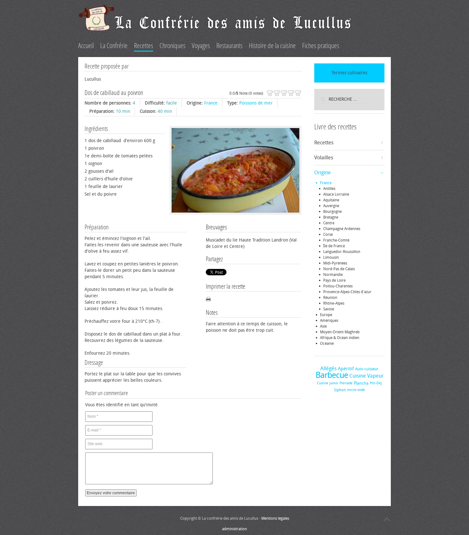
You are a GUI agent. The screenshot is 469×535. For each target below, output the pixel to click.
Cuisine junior (327, 383)
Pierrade (346, 383)
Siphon (340, 390)
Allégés (328, 368)
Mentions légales (275, 518)
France (211, 103)
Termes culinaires (349, 73)
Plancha (361, 383)
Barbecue (332, 375)
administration (234, 529)
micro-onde (356, 390)
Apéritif (346, 369)
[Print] (208, 298)
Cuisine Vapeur (366, 376)
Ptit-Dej (376, 383)
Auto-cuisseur (366, 369)
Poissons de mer (256, 103)
